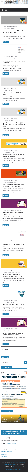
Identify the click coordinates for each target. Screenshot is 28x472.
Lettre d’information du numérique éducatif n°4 (13, 213)
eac (7, 242)
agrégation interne (7, 272)
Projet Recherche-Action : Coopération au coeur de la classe (14, 155)
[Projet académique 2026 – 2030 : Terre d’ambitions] (14, 50)
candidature (6, 120)
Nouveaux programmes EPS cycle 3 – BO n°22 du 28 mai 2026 (13, 31)
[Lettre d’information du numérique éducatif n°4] (14, 203)
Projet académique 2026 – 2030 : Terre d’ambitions (14, 61)
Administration (9, 469)
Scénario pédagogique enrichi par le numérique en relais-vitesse (13, 333)
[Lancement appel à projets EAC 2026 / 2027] (14, 233)
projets (12, 302)
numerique (8, 330)
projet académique (16, 58)
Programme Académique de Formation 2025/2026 (12, 418)
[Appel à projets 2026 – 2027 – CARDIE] (14, 293)
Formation (18, 272)
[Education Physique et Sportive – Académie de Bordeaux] (2, 10)
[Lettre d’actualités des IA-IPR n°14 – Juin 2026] (14, 82)
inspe (10, 152)
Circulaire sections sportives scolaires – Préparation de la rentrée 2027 (14, 185)
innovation (9, 302)
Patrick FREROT (4, 454)
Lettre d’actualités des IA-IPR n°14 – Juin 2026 (13, 93)
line (18, 210)
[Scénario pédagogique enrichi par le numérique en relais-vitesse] (14, 322)
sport (14, 182)
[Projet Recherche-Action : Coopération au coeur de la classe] (14, 143)
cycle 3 (8, 28)
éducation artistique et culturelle (14, 242)
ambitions (5, 58)
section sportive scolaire (8, 182)
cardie (5, 302)
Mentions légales (18, 469)
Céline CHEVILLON (7, 26)
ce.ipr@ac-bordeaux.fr (11, 443)
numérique (22, 210)
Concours (13, 272)
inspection (10, 90)
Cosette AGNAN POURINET (6, 451)
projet (13, 152)
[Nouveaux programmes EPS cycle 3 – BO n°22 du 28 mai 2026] (14, 20)
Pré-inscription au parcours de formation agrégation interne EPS (12, 275)
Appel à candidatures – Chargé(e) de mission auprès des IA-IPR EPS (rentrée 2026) (14, 124)
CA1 (4, 330)
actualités (5, 90)
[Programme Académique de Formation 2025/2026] (14, 415)
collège (5, 28)
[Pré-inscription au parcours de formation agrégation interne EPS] (14, 263)
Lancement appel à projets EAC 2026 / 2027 (13, 245)
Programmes (12, 28)
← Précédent (4, 349)
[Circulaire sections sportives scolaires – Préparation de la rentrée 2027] (14, 173)
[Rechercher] (25, 362)
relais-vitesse (13, 330)
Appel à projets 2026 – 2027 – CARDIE (13, 304)
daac (4, 242)
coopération (6, 152)
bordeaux (10, 58)
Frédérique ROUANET (5, 456)
